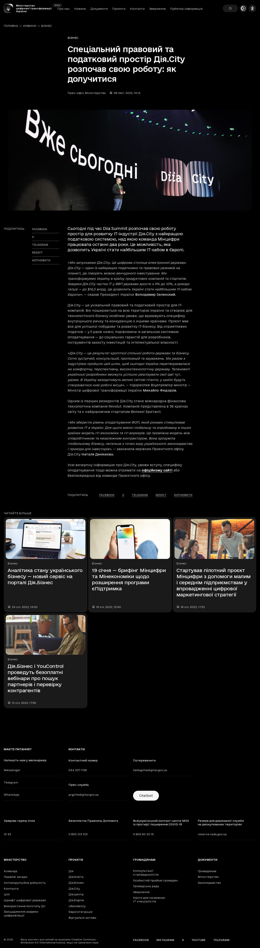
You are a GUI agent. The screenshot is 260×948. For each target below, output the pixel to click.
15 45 (7, 834)
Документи (99, 8)
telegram (40, 244)
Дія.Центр (76, 894)
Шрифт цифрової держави (25, 900)
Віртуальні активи (82, 917)
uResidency (77, 906)
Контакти (137, 8)
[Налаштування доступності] (252, 8)
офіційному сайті (157, 470)
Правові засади (15, 876)
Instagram (165, 940)
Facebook (141, 940)
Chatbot (146, 795)
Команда (10, 871)
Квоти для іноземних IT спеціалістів (149, 899)
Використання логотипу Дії (24, 906)
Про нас (63, 8)
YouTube (199, 940)
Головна (11, 25)
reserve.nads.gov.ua (212, 834)
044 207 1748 (78, 770)
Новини (80, 8)
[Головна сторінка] (10, 8)
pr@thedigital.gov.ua (84, 794)
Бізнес (46, 25)
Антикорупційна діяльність (25, 882)
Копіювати (41, 260)
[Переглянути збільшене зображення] (130, 160)
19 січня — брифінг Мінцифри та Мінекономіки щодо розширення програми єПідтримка (129, 579)
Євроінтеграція (80, 911)
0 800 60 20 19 (143, 834)
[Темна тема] (243, 8)
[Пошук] (230, 8)
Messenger (12, 770)
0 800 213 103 (78, 834)
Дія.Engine (76, 900)
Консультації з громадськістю (146, 872)
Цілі (7, 894)
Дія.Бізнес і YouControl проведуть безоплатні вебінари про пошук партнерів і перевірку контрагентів (36, 678)
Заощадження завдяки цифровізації (21, 913)
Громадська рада (146, 886)
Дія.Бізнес (76, 882)
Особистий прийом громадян (155, 880)
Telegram (11, 782)
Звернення (157, 8)
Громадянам (144, 859)
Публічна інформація (186, 8)
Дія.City (74, 888)
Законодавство (209, 882)
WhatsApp (11, 794)
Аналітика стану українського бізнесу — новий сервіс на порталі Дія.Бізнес (45, 576)
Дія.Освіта (76, 876)
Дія (71, 871)
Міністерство (15, 859)
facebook (39, 229)
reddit (37, 252)
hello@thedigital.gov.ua (150, 770)
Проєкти (118, 8)
